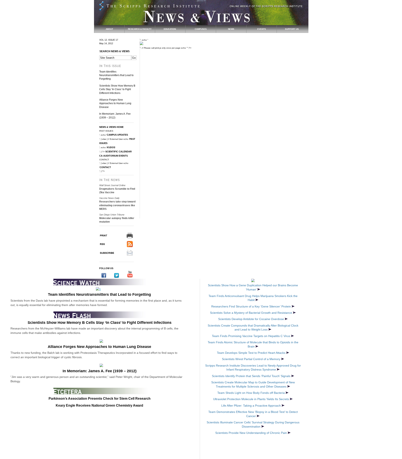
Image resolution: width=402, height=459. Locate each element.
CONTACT (105, 167)
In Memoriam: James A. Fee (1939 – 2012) (100, 371)
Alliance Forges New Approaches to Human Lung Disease (115, 103)
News (231, 29)
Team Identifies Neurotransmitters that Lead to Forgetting (116, 75)
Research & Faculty (140, 29)
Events (261, 29)
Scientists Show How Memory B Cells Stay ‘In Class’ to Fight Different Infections (117, 89)
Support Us (292, 29)
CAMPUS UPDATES (117, 135)
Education (170, 29)
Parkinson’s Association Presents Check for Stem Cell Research (100, 398)
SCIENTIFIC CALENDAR (118, 151)
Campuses (201, 29)
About (109, 29)
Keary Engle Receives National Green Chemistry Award (99, 405)
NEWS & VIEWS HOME (111, 127)
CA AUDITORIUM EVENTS (113, 155)
